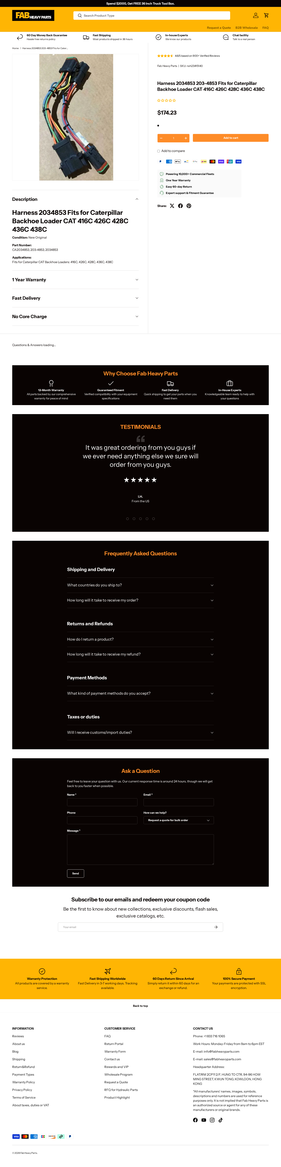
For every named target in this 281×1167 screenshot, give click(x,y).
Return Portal (113, 1044)
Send (75, 873)
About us (18, 1044)
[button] (166, 100)
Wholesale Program (118, 1074)
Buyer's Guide (89, 27)
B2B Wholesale (247, 28)
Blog (15, 1051)
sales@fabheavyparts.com (222, 1059)
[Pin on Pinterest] (189, 206)
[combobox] (151, 15)
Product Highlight (117, 1097)
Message (73, 830)
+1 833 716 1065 (214, 1036)
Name (71, 794)
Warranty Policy (23, 1082)
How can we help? (155, 812)
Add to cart (230, 138)
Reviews (109, 27)
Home (15, 48)
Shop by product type (27, 27)
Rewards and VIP (116, 1067)
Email (147, 794)
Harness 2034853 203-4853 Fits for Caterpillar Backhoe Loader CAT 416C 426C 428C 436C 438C (45, 48)
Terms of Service (24, 1097)
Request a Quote (219, 28)
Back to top (140, 1006)
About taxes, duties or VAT (30, 1105)
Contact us (127, 27)
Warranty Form (115, 1051)
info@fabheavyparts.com (222, 1051)
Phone (71, 812)
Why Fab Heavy (63, 27)
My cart (157, 27)
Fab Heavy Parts (167, 66)
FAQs (143, 27)
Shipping (18, 1059)
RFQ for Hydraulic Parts (121, 1090)
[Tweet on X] (172, 206)
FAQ (265, 28)
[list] (75, 117)
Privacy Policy (22, 1090)
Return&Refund (23, 1067)
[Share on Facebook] (180, 206)
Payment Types (23, 1074)
